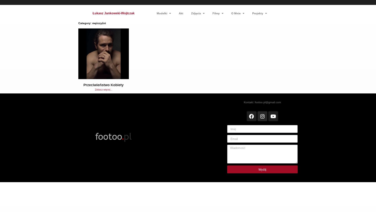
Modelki (162, 13)
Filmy (216, 13)
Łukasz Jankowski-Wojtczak (114, 13)
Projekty (257, 13)
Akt (181, 13)
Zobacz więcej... (103, 89)
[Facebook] (252, 116)
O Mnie (236, 13)
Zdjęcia (196, 13)
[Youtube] (273, 116)
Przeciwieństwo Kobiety (103, 85)
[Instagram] (262, 116)
